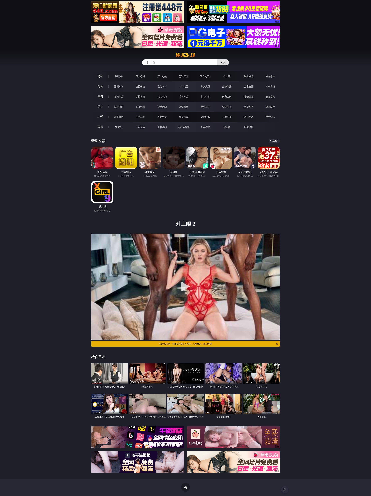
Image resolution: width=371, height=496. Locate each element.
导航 (100, 127)
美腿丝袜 (205, 106)
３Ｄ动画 (183, 86)
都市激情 (118, 117)
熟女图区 (248, 106)
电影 (100, 97)
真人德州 (140, 76)
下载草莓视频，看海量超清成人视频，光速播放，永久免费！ (185, 343)
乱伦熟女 (248, 96)
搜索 (223, 62)
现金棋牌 (248, 76)
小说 (100, 117)
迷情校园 (205, 117)
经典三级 (227, 96)
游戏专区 (183, 76)
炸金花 (226, 76)
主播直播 (248, 86)
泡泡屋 (226, 127)
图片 (100, 107)
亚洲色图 (140, 106)
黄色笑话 (248, 117)
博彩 (100, 76)
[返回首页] (284, 489)
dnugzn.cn (185, 55)
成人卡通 (162, 96)
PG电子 (119, 76)
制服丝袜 (205, 96)
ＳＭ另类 (270, 86)
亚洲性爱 (118, 96)
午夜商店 (140, 127)
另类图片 (270, 106)
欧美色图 (162, 106)
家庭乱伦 (140, 117)
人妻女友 (162, 117)
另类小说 (227, 117)
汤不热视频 (183, 127)
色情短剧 (248, 127)
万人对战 (162, 76)
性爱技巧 (270, 117)
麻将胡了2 (205, 76)
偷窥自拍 (118, 106)
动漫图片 (183, 106)
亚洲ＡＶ (118, 86)
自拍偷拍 (140, 86)
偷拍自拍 (140, 96)
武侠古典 (183, 117)
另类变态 (270, 96)
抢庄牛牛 (270, 76)
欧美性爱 (183, 96)
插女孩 (118, 127)
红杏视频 (205, 127)
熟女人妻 (205, 86)
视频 (100, 86)
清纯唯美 (227, 106)
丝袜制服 (227, 86)
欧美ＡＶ (162, 86)
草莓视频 (162, 127)
